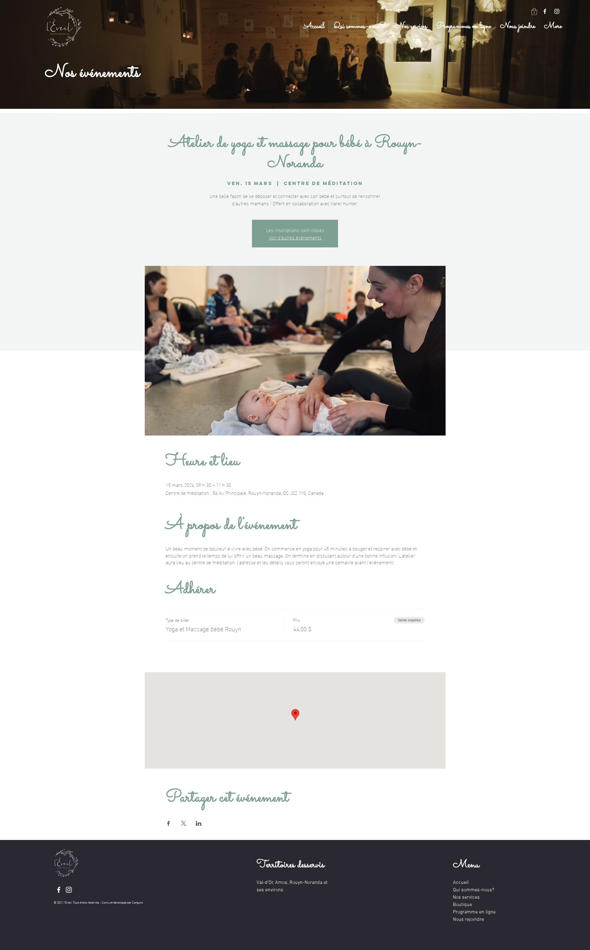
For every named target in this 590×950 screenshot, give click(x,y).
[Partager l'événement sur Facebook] (168, 823)
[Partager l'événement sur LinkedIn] (199, 823)
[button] (534, 11)
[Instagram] (556, 11)
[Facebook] (544, 11)
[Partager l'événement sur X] (184, 823)
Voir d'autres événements (295, 237)
